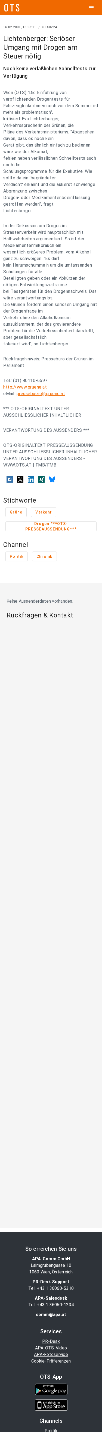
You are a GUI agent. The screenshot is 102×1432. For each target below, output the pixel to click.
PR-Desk (51, 1341)
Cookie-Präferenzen (51, 1361)
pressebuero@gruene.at (41, 393)
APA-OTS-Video (51, 1348)
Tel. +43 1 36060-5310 (51, 1288)
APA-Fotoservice (51, 1354)
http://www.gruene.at (25, 387)
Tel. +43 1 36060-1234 (51, 1304)
